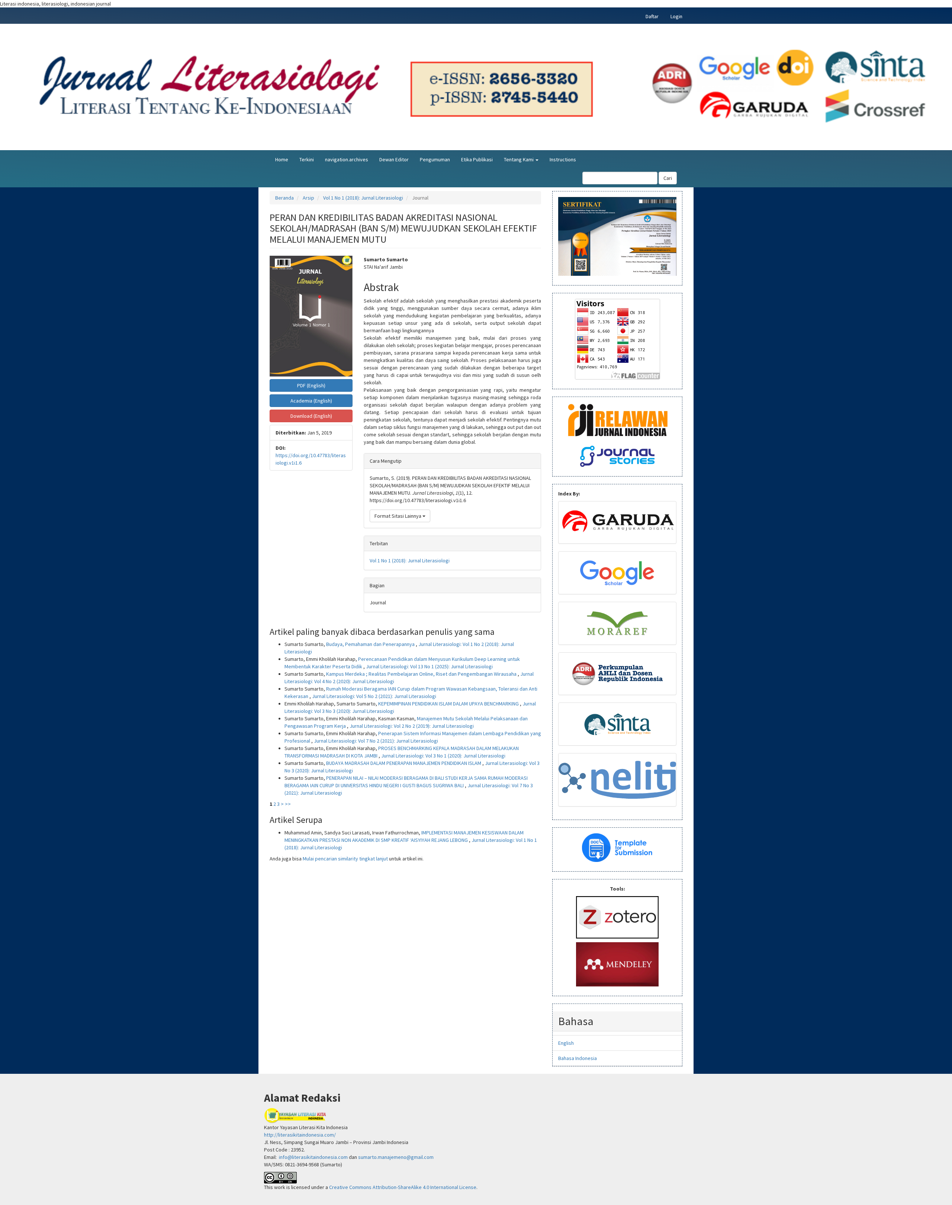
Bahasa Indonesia (577, 1058)
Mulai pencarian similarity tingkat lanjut (345, 858)
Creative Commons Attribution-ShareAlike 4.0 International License (402, 1187)
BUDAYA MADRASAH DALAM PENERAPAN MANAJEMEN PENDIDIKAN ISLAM (404, 763)
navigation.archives (346, 159)
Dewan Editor (394, 159)
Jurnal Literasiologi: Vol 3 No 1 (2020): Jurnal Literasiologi (443, 755)
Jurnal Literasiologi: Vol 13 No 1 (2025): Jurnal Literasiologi (429, 666)
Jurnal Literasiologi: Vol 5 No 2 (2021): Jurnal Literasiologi (374, 696)
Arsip (308, 197)
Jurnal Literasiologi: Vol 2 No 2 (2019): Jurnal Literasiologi (412, 726)
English (566, 1043)
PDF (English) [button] (311, 385)
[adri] (617, 673)
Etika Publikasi (477, 159)
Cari (667, 178)
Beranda (284, 197)
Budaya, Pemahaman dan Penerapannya (371, 644)
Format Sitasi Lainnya (398, 516)
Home (281, 159)
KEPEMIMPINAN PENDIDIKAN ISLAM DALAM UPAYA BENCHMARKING (449, 703)
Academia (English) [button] (311, 400)
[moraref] (617, 623)
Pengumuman (435, 159)
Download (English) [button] (311, 416)
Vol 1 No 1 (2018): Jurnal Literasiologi (363, 197)
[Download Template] (617, 847)
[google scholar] (617, 572)
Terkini (306, 159)
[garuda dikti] (617, 522)
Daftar (652, 16)
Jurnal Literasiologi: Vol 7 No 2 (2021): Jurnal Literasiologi (376, 740)
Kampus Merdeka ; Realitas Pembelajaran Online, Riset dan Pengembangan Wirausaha (422, 674)
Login (676, 16)
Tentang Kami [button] (519, 159)
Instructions (563, 159)
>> (288, 804)
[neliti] (617, 779)
